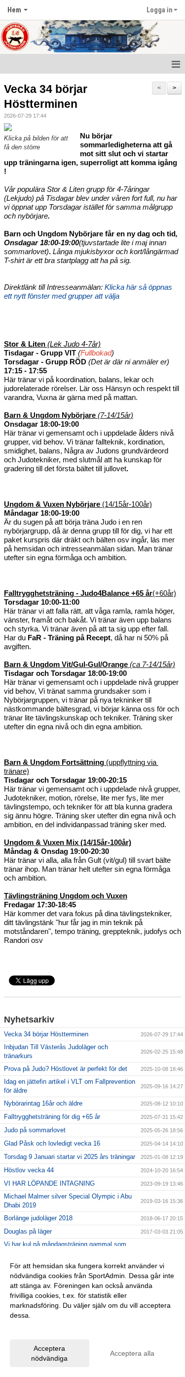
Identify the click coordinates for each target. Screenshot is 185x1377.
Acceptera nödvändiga (49, 1353)
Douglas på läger (28, 1231)
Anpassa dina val (36, 1328)
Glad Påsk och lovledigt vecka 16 (52, 1143)
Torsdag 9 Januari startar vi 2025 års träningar (69, 1156)
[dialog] (92, 1311)
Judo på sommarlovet (35, 1130)
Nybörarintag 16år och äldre (43, 1103)
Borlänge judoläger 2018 (38, 1218)
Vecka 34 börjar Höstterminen (46, 1034)
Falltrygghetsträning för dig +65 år (52, 1116)
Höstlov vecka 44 (29, 1170)
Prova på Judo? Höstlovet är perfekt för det (65, 1068)
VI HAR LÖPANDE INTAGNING (49, 1183)
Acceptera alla (132, 1353)
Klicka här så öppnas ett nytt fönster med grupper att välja (89, 291)
